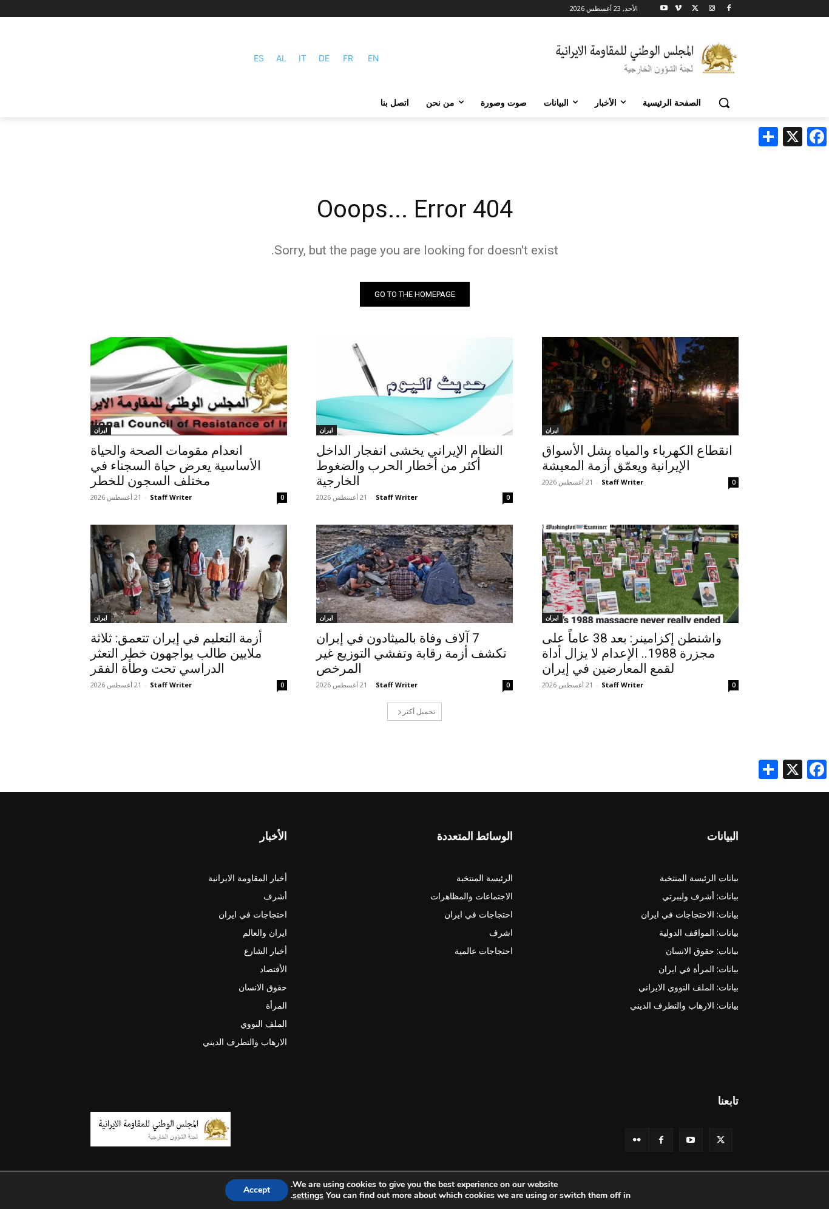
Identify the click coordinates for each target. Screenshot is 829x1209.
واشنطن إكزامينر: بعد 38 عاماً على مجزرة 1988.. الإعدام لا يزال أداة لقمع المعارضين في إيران (632, 653)
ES (259, 58)
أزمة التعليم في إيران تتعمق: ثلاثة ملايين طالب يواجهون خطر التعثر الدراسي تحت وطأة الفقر (176, 653)
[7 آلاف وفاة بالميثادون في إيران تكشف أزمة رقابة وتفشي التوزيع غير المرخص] (414, 574)
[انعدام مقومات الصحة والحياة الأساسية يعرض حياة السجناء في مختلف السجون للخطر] (188, 386)
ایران (552, 430)
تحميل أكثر (418, 711)
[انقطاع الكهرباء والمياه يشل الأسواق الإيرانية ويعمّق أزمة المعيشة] (640, 386)
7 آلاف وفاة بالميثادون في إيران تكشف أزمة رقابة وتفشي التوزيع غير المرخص (411, 653)
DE (324, 58)
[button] (724, 102)
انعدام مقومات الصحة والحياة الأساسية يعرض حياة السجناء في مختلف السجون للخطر (175, 465)
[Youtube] (664, 9)
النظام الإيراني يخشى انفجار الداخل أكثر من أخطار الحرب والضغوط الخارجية (409, 465)
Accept (256, 1190)
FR (348, 58)
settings (308, 1195)
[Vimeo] (678, 9)
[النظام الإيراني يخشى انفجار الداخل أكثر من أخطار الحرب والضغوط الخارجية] (414, 386)
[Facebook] (729, 9)
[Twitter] (721, 1140)
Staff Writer (622, 481)
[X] (695, 9)
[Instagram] (712, 9)
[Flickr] (637, 1140)
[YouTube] (691, 1140)
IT (302, 58)
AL (281, 58)
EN (373, 58)
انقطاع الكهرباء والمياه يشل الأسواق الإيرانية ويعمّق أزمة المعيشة (637, 458)
